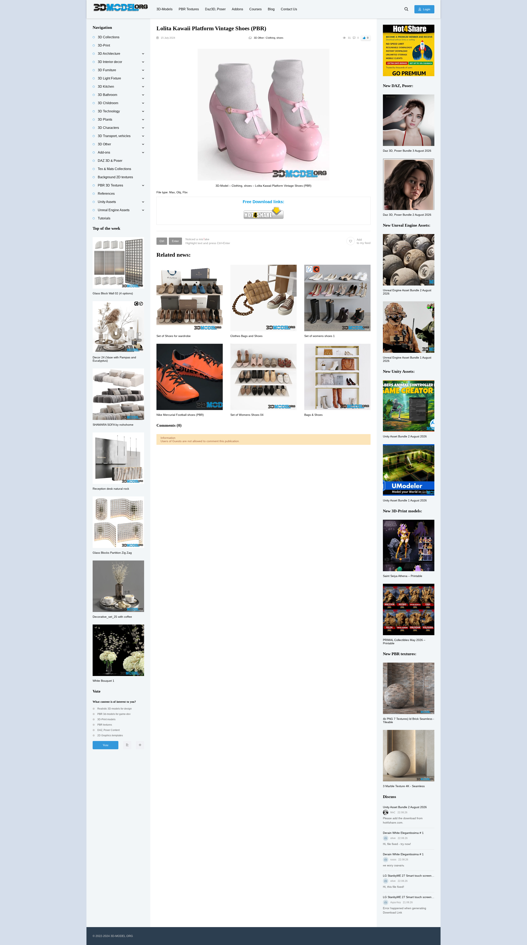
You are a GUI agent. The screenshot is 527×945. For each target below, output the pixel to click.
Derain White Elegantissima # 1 (403, 832)
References (106, 193)
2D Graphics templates (110, 735)
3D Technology (109, 111)
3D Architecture (109, 53)
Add (364, 241)
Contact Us (289, 9)
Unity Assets (107, 202)
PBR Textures (189, 9)
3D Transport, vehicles (114, 136)
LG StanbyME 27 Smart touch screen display (408, 875)
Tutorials (104, 218)
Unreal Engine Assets (113, 210)
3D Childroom (108, 103)
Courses (255, 9)
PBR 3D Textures (110, 185)
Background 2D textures (115, 177)
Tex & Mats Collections (114, 169)
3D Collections (108, 37)
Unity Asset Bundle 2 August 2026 (405, 807)
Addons (237, 9)
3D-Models (164, 9)
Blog (271, 9)
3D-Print (104, 45)
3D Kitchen (106, 86)
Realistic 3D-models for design (114, 708)
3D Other (259, 37)
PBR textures (104, 724)
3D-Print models (106, 719)
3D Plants (105, 119)
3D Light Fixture (109, 78)
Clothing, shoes (274, 37)
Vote (105, 745)
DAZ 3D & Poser (110, 160)
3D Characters (108, 127)
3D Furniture (107, 70)
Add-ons (104, 152)
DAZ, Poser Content (108, 730)
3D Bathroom (107, 95)
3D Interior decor (110, 62)
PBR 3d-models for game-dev (114, 714)
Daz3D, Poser (215, 9)
